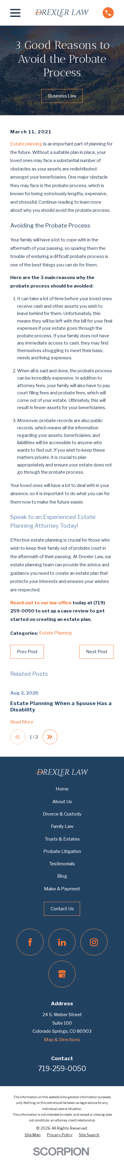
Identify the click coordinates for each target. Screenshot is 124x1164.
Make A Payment (62, 889)
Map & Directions (62, 1039)
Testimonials (62, 864)
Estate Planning (55, 633)
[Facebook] (30, 942)
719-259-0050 (62, 1068)
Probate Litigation (62, 851)
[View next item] (49, 737)
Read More (21, 722)
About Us (62, 801)
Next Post (96, 651)
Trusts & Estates (62, 839)
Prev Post (27, 651)
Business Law (62, 96)
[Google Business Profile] (61, 974)
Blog (62, 876)
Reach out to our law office (41, 603)
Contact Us (62, 908)
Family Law (62, 826)
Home (62, 789)
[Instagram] (93, 942)
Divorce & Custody (62, 814)
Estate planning (26, 144)
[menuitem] (33, 1135)
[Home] (61, 13)
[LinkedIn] (61, 942)
